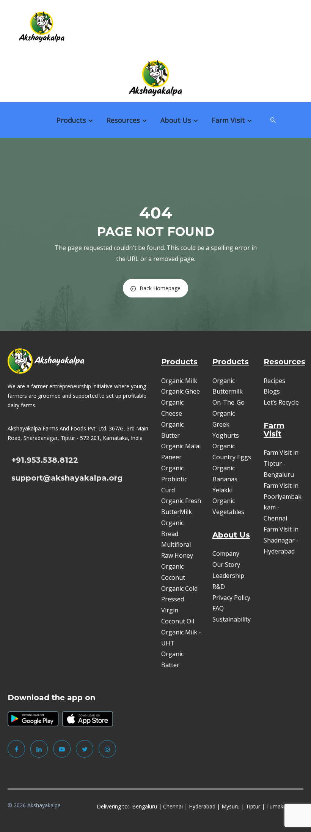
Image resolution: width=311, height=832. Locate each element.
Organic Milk (179, 380)
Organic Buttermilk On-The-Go (228, 391)
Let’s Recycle (281, 402)
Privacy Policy (231, 597)
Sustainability (231, 619)
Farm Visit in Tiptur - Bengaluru (281, 463)
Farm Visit (228, 120)
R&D (218, 586)
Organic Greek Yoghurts (225, 424)
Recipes (274, 380)
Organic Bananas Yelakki (224, 479)
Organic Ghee (180, 391)
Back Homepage (160, 288)
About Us (175, 120)
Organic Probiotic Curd (174, 479)
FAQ (218, 608)
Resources (123, 120)
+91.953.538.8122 (44, 460)
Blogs (272, 391)
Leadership (228, 575)
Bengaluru (144, 806)
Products (71, 120)
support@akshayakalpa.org (67, 477)
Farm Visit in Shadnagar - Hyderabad (281, 540)
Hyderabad (202, 806)
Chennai (173, 806)
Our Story (226, 564)
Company (225, 553)
